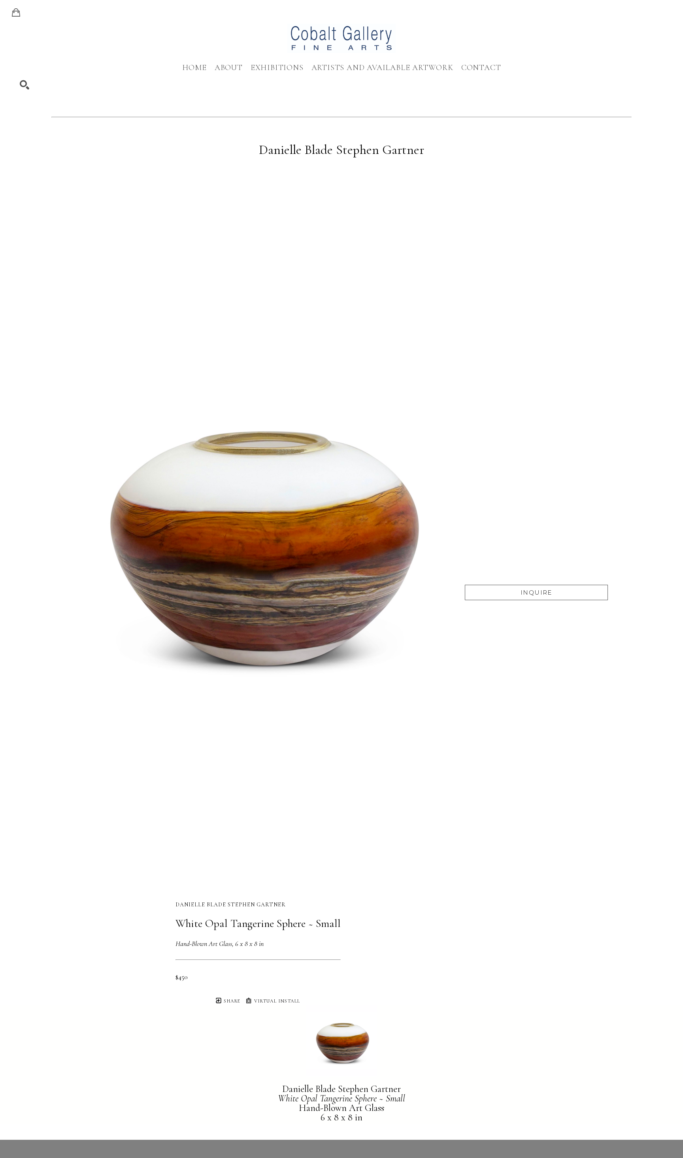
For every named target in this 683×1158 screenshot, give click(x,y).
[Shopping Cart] (16, 12)
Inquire (536, 592)
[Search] (24, 85)
